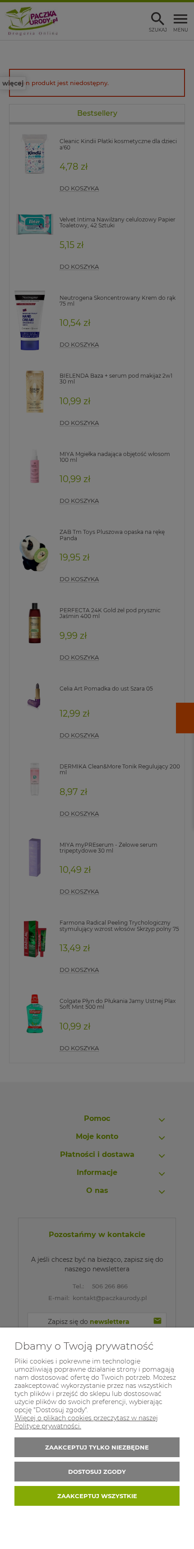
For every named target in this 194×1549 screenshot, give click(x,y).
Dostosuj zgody (97, 1471)
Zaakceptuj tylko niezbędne (97, 1447)
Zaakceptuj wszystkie (97, 1495)
